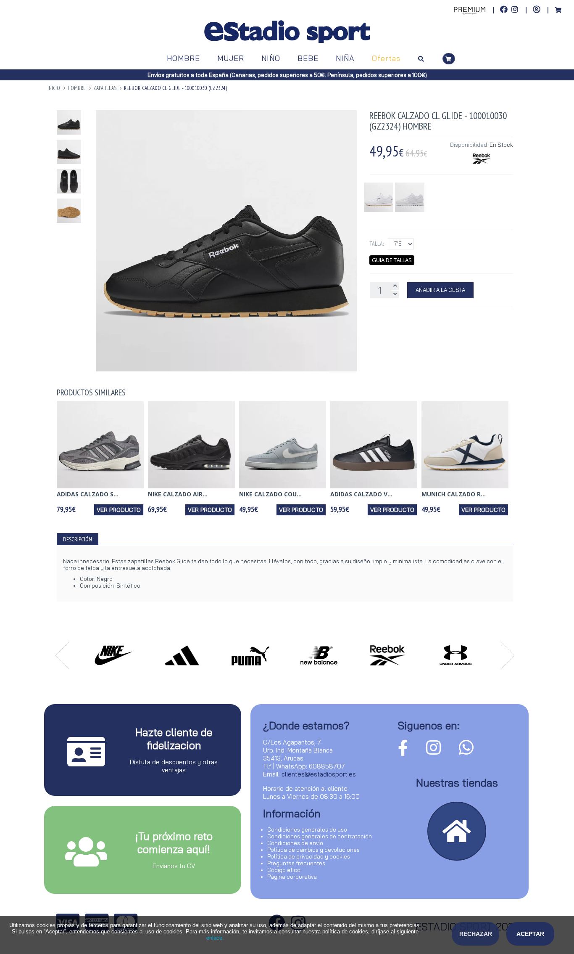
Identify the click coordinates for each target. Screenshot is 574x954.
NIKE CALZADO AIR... (178, 494)
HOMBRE (183, 58)
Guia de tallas (392, 260)
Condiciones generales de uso (307, 829)
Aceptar (530, 933)
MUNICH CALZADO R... (453, 494)
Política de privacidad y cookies (308, 856)
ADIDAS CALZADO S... (87, 494)
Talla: (376, 243)
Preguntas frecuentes (296, 863)
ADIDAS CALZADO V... (361, 494)
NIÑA (345, 58)
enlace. (215, 938)
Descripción (77, 539)
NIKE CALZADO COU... (270, 494)
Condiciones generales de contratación (319, 836)
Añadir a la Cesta (440, 289)
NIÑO (270, 58)
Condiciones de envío (295, 843)
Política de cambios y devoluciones (313, 849)
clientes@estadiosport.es (319, 774)
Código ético (283, 870)
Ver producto (119, 510)
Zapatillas (104, 88)
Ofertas (386, 58)
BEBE (308, 58)
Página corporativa (292, 876)
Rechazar (475, 933)
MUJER (230, 58)
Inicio (53, 88)
